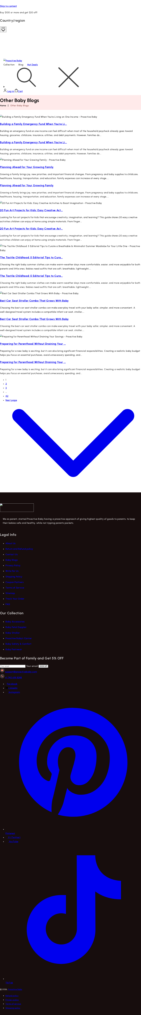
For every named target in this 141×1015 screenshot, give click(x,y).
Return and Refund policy (19, 548)
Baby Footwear (14, 649)
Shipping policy (13, 1008)
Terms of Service (15, 587)
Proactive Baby (15, 989)
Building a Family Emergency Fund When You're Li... (33, 124)
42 (7, 396)
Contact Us (12, 554)
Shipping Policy (14, 576)
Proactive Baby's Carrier (19, 638)
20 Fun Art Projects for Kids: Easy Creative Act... (31, 210)
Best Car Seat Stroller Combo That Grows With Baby (34, 300)
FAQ (8, 604)
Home (3, 105)
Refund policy (12, 996)
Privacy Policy (13, 565)
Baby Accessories (15, 621)
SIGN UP (43, 666)
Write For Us (12, 571)
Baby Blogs (12, 560)
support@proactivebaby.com (21, 671)
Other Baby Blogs (19, 105)
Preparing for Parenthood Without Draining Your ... (33, 343)
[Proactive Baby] (17, 511)
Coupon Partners (15, 582)
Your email (32, 666)
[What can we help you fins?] (70, 78)
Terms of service (13, 1004)
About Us (11, 543)
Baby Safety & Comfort (18, 643)
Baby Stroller (13, 632)
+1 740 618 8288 (13, 677)
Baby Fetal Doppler (16, 627)
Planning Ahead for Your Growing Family (27, 167)
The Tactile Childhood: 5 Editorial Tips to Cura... (31, 257)
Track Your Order (15, 598)
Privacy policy (12, 1000)
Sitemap (10, 593)
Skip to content (8, 6)
